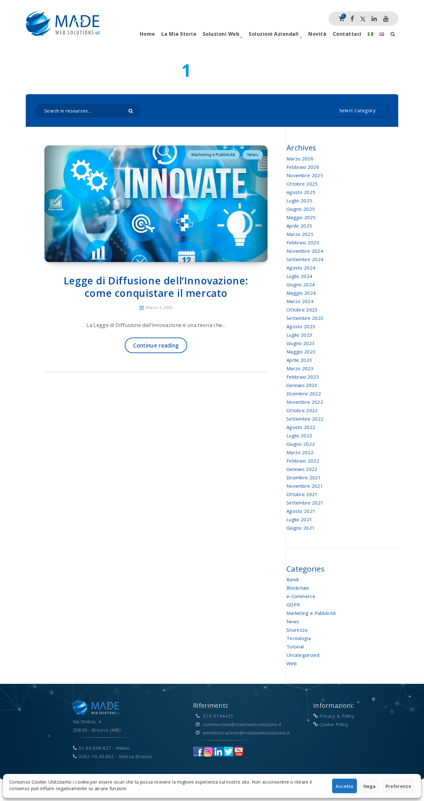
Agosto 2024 (300, 268)
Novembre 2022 (304, 402)
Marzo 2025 (299, 234)
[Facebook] (352, 18)
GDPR (293, 604)
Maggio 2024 (301, 293)
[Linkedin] (374, 18)
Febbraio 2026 (302, 167)
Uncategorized (302, 655)
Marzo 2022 (299, 452)
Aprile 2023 (299, 360)
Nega (369, 786)
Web (291, 663)
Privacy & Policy (337, 716)
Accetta (345, 786)
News (252, 154)
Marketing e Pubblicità (213, 154)
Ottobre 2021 (302, 494)
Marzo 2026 (299, 158)
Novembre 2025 (304, 175)
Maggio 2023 (301, 351)
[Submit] (131, 110)
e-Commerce (300, 596)
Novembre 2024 (304, 251)
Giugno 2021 (300, 528)
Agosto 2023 (300, 326)
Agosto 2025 (300, 192)
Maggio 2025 (301, 217)
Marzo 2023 (299, 368)
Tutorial (295, 646)
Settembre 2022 (304, 419)
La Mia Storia (178, 33)
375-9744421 (218, 716)
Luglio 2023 (299, 335)
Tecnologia (298, 638)
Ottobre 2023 (302, 309)
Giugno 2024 (300, 284)
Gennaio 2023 (302, 385)
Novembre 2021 (304, 486)
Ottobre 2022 (302, 410)
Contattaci (347, 33)
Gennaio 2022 (302, 469)
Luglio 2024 (299, 276)
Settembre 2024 (304, 259)
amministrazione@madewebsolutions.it (246, 733)
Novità (317, 33)
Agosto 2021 (300, 511)
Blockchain (297, 588)
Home (147, 33)
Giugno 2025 (300, 209)
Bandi (292, 579)
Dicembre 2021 (303, 477)
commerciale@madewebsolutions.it (242, 724)
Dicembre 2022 (303, 393)
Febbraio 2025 (302, 242)
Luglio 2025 (299, 200)
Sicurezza (297, 630)
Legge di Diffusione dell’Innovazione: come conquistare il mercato (156, 287)
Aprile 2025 (299, 226)
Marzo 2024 (299, 301)
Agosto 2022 (300, 427)
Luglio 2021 (299, 519)
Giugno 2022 (300, 444)
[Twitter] (363, 18)
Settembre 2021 (304, 502)
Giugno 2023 (300, 343)
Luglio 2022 (299, 435)
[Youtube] (385, 18)
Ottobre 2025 (302, 184)
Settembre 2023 (304, 318)
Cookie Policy (334, 724)
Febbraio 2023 (302, 377)
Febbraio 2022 (302, 461)
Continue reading (156, 345)
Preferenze (398, 786)
